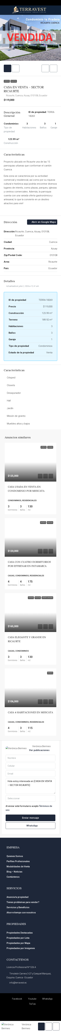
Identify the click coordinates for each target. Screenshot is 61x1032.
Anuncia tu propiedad (17, 897)
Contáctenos (13, 877)
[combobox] (30, 798)
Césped (11, 377)
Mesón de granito (16, 416)
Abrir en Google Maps (43, 222)
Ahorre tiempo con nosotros (21, 912)
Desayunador (14, 393)
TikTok (32, 1004)
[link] (30, 462)
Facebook (17, 999)
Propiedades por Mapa (18, 943)
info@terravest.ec (18, 982)
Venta (6, 81)
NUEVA (13, 81)
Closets (11, 385)
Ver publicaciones (39, 750)
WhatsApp (32, 825)
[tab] (7, 68)
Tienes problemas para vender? (23, 902)
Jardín (10, 408)
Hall (9, 400)
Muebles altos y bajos (18, 423)
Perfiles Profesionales (18, 861)
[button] (45, 68)
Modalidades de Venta (18, 866)
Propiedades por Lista (18, 938)
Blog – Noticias (14, 871)
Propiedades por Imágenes (21, 948)
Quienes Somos (15, 856)
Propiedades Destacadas (20, 932)
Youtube (32, 999)
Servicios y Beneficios (18, 907)
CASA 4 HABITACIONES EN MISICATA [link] (30, 712)
